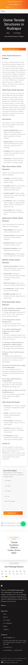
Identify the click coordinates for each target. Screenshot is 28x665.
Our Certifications (7, 623)
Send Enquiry (12, 513)
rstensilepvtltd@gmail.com (14, 4)
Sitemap (5, 626)
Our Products (17, 33)
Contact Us (6, 629)
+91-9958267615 (7, 647)
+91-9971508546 (7, 650)
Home (7, 33)
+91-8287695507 (17, 650)
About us (5, 617)
